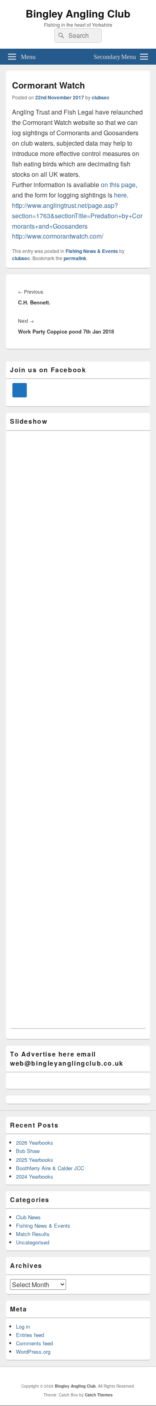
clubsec (101, 97)
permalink (75, 258)
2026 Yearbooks (34, 1142)
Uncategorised (32, 1242)
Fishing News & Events (92, 251)
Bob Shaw (28, 1151)
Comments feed (34, 1343)
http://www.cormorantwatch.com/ (57, 236)
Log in (23, 1326)
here (120, 194)
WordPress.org (33, 1351)
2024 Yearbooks (34, 1176)
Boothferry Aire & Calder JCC (50, 1168)
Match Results (33, 1234)
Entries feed (30, 1335)
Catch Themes (99, 1395)
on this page (118, 184)
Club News (28, 1217)
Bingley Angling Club (78, 13)
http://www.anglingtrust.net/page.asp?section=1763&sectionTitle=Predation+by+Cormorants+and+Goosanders (77, 216)
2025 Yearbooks (34, 1159)
